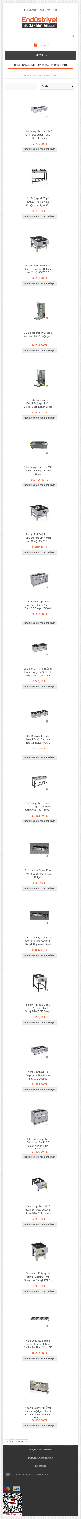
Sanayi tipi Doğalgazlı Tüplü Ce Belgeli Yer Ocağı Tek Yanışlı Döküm (38, 1277)
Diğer (27, 75)
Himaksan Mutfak (45, 75)
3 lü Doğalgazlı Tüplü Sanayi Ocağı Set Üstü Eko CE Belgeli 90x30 (37, 739)
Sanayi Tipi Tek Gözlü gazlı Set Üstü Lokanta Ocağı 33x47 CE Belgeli (38, 1209)
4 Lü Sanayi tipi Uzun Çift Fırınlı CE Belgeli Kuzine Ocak (38, 470)
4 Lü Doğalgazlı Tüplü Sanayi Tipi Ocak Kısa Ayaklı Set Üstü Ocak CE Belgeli (38, 1345)
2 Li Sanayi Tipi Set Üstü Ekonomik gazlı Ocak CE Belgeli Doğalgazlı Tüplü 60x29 (38, 673)
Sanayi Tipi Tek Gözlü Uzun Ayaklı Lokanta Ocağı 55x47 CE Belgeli (38, 1008)
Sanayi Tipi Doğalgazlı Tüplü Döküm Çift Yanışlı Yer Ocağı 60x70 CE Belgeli (38, 539)
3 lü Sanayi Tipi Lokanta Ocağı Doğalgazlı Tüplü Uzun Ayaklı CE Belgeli (38, 806)
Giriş (42, 10)
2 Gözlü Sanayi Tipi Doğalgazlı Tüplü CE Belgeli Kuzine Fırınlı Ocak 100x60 (38, 1144)
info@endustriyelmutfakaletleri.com (30, 1474)
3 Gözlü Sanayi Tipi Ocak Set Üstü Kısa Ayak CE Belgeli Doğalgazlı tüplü (38, 941)
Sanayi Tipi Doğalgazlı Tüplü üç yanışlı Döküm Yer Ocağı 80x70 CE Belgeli (38, 270)
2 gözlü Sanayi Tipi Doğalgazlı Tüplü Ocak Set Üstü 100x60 (37, 1075)
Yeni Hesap (52, 10)
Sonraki (21, 1441)
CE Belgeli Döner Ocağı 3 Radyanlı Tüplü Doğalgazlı (38, 334)
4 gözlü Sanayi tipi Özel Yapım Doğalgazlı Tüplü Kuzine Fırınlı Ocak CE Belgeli (38, 1412)
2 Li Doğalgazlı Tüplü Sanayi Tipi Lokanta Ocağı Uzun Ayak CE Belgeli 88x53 (38, 203)
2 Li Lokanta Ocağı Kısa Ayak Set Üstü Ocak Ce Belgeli (38, 874)
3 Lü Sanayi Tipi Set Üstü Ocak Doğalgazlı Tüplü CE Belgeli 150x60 (38, 134)
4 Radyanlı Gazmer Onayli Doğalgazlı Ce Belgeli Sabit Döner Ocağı (38, 403)
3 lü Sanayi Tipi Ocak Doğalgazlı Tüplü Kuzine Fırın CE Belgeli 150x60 (38, 605)
